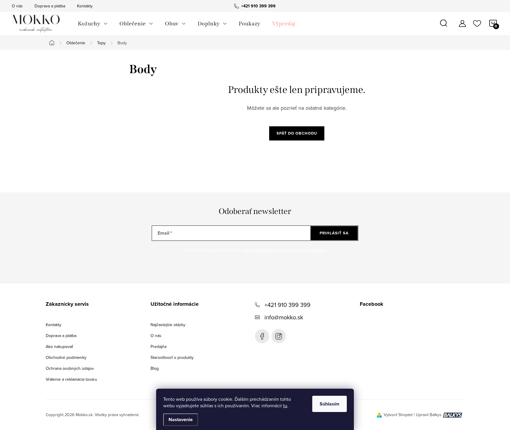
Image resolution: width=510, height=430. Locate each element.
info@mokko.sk (283, 317)
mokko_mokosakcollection (279, 336)
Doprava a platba (50, 6)
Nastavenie (181, 419)
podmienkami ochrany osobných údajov (285, 250)
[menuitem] (93, 23)
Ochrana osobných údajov (70, 368)
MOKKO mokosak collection (262, 336)
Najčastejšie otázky (168, 325)
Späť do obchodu (297, 133)
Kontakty (85, 6)
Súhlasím (329, 403)
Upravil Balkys (429, 415)
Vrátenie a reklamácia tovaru (71, 379)
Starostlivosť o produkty (172, 357)
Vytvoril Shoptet (398, 415)
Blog (155, 368)
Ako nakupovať (59, 346)
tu (285, 405)
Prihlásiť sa (334, 233)
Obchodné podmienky (66, 357)
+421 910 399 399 (287, 304)
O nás (17, 6)
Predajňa (158, 346)
